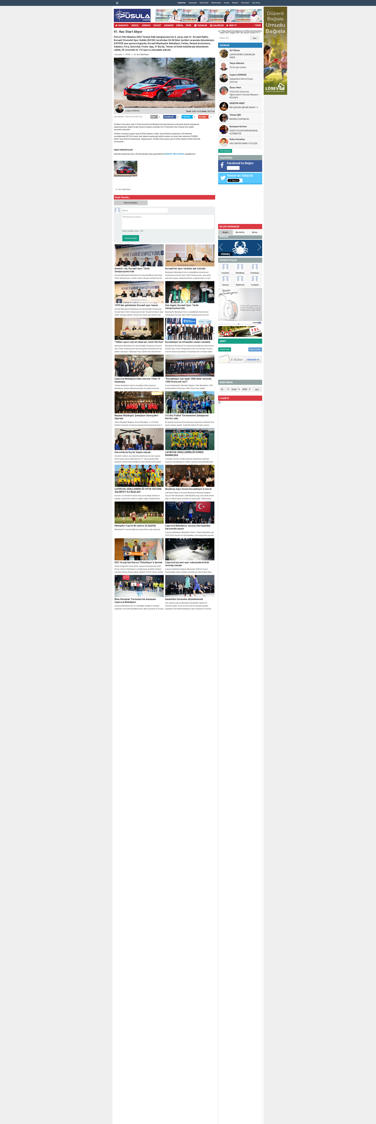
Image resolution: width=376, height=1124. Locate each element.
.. (119, 3)
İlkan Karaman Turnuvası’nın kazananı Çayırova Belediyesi (135, 601)
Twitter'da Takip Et (240, 175)
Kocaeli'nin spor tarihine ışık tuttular (185, 268)
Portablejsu (255, 273)
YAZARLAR (202, 25)
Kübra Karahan (237, 139)
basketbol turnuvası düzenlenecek (184, 599)
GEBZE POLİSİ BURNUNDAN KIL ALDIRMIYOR (244, 132)
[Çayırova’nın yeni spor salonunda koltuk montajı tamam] (189, 549)
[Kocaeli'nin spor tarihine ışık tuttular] (189, 255)
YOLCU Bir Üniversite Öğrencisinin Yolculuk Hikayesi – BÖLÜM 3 (245, 95)
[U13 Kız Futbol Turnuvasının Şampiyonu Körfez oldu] (189, 402)
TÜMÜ (258, 25)
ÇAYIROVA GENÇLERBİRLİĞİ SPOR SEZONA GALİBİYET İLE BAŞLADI (138, 490)
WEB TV (233, 25)
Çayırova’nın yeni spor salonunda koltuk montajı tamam (187, 564)
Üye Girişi (256, 3)
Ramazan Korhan (238, 126)
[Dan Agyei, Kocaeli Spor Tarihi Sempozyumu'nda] (189, 292)
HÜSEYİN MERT (237, 103)
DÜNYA (179, 25)
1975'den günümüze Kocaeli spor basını (136, 305)
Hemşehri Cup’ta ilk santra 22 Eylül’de (135, 525)
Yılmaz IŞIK (235, 114)
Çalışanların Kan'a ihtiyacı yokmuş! (241, 80)
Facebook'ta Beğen (240, 163)
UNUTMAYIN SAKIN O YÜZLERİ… (244, 143)
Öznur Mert (235, 87)
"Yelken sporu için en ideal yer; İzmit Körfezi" (139, 342)
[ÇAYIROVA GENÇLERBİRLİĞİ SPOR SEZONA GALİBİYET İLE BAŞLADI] (139, 476)
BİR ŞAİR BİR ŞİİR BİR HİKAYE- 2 (244, 107)
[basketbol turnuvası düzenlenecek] (189, 586)
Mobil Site (204, 3)
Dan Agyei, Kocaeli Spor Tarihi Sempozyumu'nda (181, 307)
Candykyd (254, 285)
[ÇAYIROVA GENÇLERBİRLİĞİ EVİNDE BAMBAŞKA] (189, 439)
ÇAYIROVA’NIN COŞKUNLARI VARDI (242, 56)
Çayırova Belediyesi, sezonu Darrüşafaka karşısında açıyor (187, 527)
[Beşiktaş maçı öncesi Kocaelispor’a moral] (189, 476)
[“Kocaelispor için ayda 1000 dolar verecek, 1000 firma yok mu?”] (189, 366)
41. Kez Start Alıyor (123, 189)
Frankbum (225, 273)
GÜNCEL (135, 25)
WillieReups (240, 273)
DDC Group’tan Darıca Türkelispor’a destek (138, 562)
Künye (226, 3)
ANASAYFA (123, 25)
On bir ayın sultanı (238, 67)
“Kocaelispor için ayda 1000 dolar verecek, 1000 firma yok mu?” (188, 380)
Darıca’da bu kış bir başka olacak (133, 452)
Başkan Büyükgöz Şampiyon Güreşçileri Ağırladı (136, 417)
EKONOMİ (168, 25)
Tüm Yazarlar (225, 151)
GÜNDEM (146, 25)
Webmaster (216, 3)
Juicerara (225, 285)
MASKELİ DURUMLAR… (240, 119)
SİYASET (157, 25)
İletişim (235, 3)
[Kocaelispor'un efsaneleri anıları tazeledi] (189, 329)
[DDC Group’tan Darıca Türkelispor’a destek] (139, 549)
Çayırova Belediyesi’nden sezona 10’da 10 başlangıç (137, 380)
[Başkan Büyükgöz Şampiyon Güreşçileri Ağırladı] (139, 402)
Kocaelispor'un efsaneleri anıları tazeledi (187, 342)
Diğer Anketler (255, 349)
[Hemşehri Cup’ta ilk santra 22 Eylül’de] (139, 513)
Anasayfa (193, 3)
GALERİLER (218, 25)
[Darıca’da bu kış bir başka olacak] (139, 439)
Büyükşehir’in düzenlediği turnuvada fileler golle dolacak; (137, 529)
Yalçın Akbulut (237, 63)
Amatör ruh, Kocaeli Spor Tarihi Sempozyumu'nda (132, 270)
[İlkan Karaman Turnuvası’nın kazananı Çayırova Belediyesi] (139, 586)
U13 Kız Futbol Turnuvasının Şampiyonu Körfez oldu (187, 417)
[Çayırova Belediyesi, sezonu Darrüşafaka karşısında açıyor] (189, 513)
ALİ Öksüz (235, 50)
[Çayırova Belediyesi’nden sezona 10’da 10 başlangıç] (139, 366)
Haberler (182, 3)
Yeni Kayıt (245, 3)
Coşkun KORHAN (238, 74)
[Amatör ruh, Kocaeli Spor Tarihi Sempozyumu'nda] (139, 255)
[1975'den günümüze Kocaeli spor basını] (139, 292)
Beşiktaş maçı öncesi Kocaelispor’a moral (188, 489)
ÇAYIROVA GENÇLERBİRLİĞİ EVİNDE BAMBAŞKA (184, 454)
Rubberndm (240, 285)
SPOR (188, 25)
